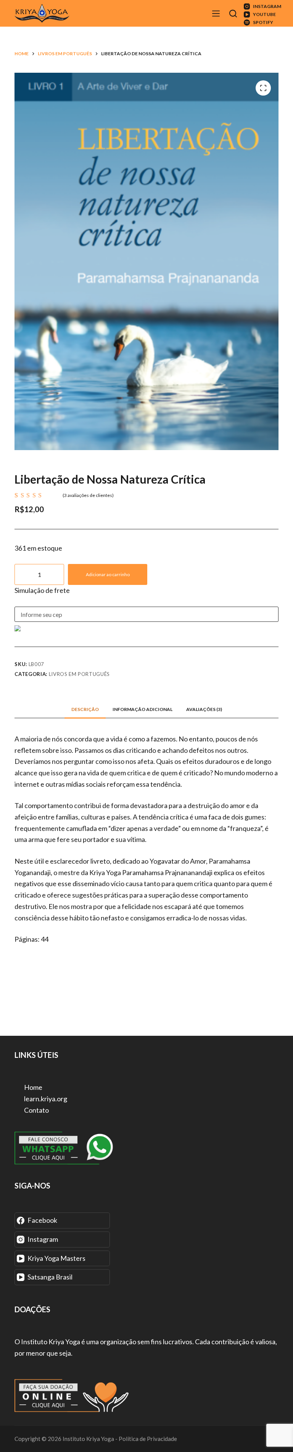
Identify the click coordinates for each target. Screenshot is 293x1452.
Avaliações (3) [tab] (204, 709)
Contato (36, 1110)
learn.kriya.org (45, 1098)
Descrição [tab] (85, 709)
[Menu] (217, 13)
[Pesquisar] (234, 13)
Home (32, 1087)
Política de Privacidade (148, 1438)
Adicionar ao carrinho (108, 574)
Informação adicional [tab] (142, 709)
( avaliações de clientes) (88, 495)
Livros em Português (79, 674)
